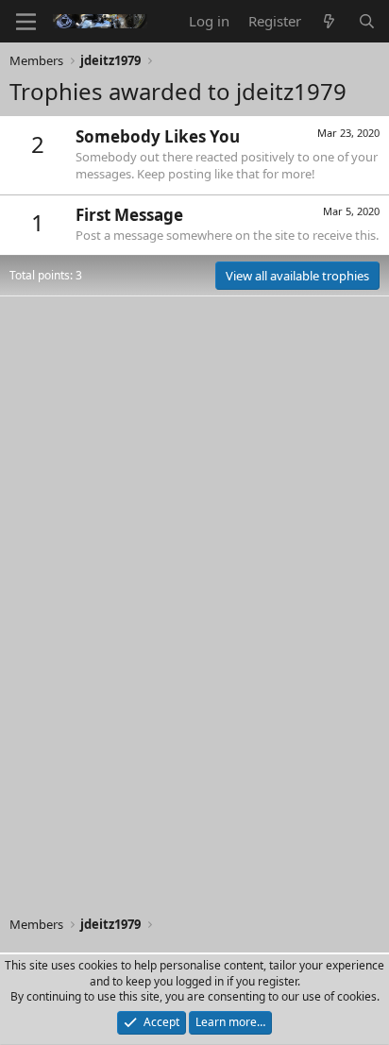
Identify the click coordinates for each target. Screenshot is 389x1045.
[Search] (366, 21)
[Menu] (26, 22)
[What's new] (329, 21)
